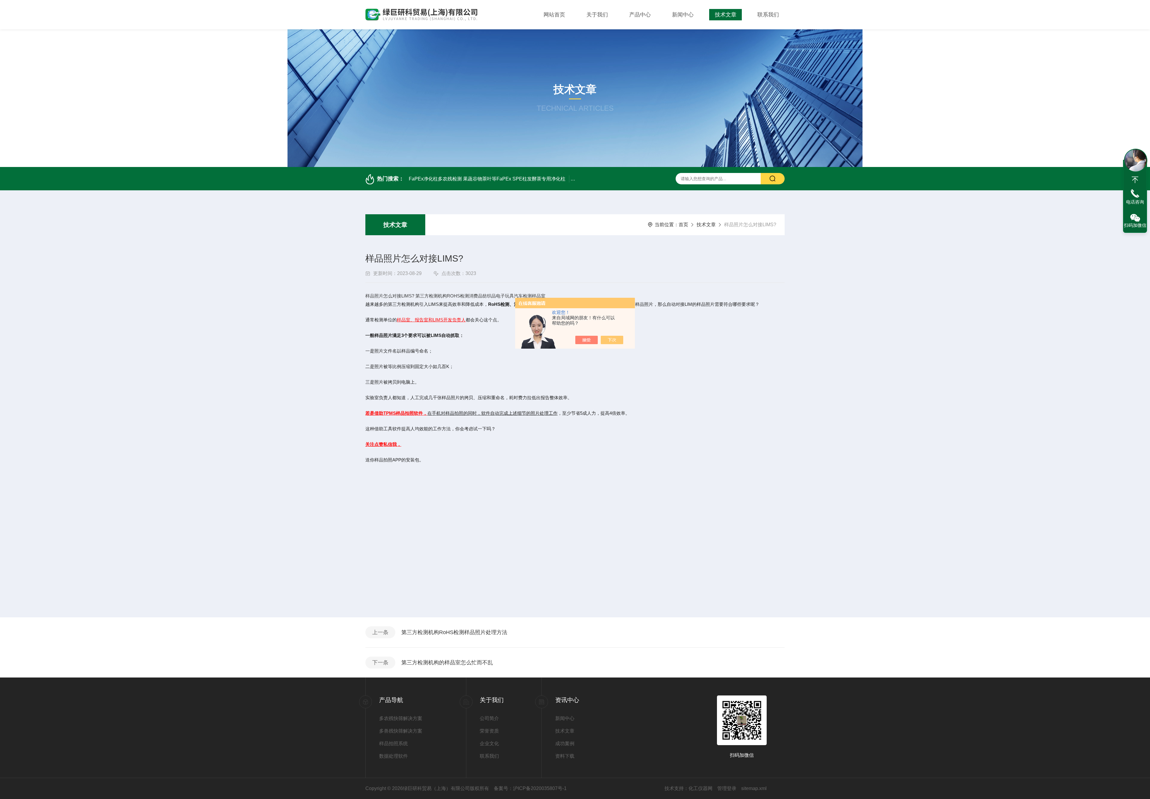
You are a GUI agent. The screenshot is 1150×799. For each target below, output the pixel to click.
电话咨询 (1135, 201)
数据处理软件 (393, 756)
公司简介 (489, 718)
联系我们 (768, 15)
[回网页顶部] (1135, 180)
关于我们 (597, 15)
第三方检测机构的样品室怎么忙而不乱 (447, 663)
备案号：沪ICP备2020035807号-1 (530, 788)
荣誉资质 (489, 730)
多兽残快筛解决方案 (400, 730)
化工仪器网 (700, 788)
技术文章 (725, 15)
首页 (683, 224)
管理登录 (726, 788)
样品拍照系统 (393, 743)
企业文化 (489, 743)
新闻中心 (683, 15)
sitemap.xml (754, 788)
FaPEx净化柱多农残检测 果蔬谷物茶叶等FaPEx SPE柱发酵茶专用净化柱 (487, 178)
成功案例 (564, 743)
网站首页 (554, 15)
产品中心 (640, 15)
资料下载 (564, 756)
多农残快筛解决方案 (400, 718)
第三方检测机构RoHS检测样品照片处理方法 (454, 632)
